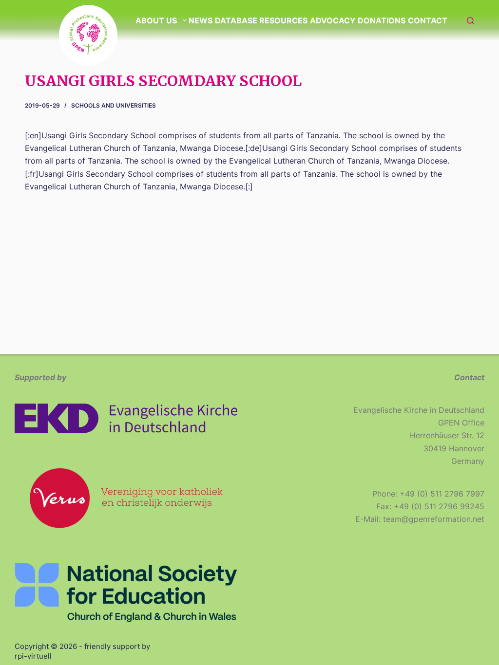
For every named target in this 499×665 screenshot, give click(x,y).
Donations (381, 20)
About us (156, 20)
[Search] (470, 20)
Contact (427, 20)
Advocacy (333, 20)
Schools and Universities (113, 105)
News (200, 20)
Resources (283, 20)
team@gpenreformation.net (433, 519)
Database (236, 20)
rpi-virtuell (33, 656)
